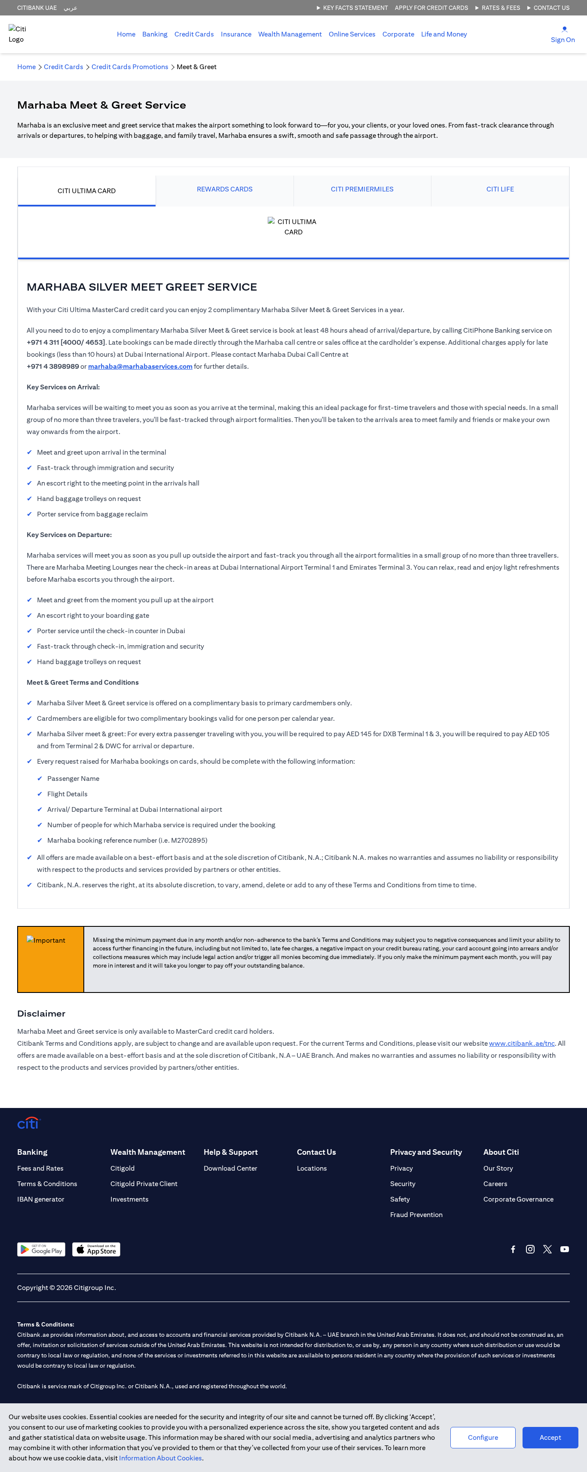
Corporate (398, 34)
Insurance (236, 34)
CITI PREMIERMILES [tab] (362, 189)
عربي (70, 7)
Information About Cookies (160, 1458)
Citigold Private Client (143, 1184)
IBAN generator (40, 1199)
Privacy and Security (426, 1151)
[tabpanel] (293, 548)
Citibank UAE (37, 7)
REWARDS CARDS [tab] (225, 189)
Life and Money (444, 34)
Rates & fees (501, 7)
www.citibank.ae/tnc (522, 1043)
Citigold (122, 1168)
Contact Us (552, 7)
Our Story (498, 1168)
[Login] (564, 29)
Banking (155, 34)
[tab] (155, 34)
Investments (129, 1199)
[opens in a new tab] (41, 1249)
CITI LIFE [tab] (500, 189)
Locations (312, 1168)
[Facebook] (513, 1249)
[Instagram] (530, 1249)
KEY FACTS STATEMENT (355, 7)
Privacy (401, 1168)
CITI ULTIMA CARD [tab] (87, 191)
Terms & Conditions (47, 1184)
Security (403, 1184)
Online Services (352, 34)
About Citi (501, 1151)
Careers (495, 1184)
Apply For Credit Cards (431, 7)
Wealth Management (290, 34)
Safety (400, 1199)
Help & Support (231, 1151)
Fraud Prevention (416, 1215)
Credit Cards (194, 34)
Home (126, 34)
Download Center (230, 1168)
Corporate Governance (518, 1199)
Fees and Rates (40, 1168)
